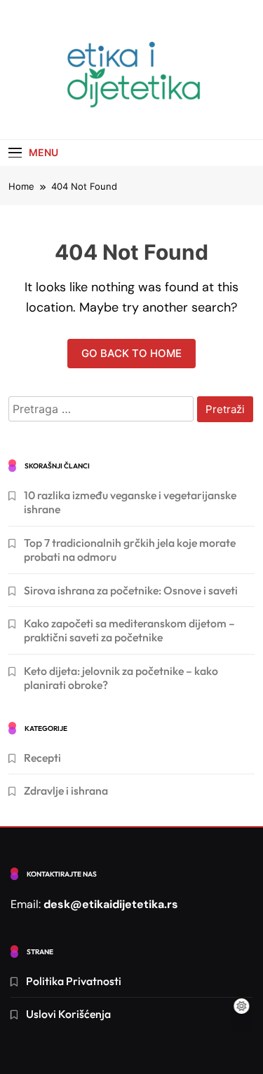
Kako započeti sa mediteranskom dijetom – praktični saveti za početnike (129, 630)
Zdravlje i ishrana (66, 790)
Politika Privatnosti (73, 981)
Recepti (42, 758)
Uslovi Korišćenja (68, 1014)
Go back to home (131, 353)
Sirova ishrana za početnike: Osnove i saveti (131, 590)
